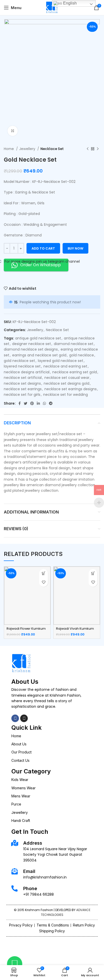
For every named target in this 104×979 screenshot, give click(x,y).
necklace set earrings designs (70, 388)
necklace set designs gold (66, 383)
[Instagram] (24, 718)
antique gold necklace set (38, 338)
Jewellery (27, 148)
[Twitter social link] (25, 403)
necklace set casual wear (66, 377)
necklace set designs (22, 383)
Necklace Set (52, 148)
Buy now (75, 248)
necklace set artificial (23, 377)
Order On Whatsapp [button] (40, 265)
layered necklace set (22, 366)
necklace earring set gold (74, 372)
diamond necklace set (73, 343)
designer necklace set (31, 343)
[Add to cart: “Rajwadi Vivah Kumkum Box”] (93, 573)
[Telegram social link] (50, 403)
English (69, 3)
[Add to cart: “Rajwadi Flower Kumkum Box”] (43, 573)
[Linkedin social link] (38, 403)
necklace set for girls (22, 394)
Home (9, 148)
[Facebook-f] (15, 718)
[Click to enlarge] (13, 131)
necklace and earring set (65, 366)
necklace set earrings (23, 388)
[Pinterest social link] (32, 403)
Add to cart (43, 248)
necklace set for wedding (65, 394)
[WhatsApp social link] (44, 403)
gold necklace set (19, 360)
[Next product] (97, 148)
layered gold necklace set (60, 360)
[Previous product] (87, 148)
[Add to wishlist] (43, 582)
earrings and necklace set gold (39, 355)
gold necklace (81, 355)
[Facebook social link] (19, 403)
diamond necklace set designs (31, 349)
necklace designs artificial (26, 372)
